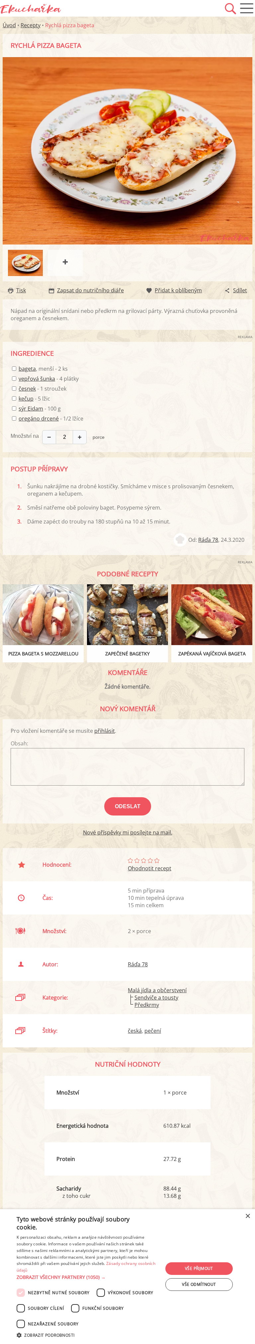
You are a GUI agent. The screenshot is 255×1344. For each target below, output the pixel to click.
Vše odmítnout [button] (199, 1284)
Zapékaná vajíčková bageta (212, 653)
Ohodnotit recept (149, 868)
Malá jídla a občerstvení (157, 990)
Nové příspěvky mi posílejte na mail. (127, 832)
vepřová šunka (37, 378)
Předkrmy (146, 1004)
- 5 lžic (34, 398)
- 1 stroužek (42, 388)
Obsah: (19, 743)
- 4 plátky (49, 378)
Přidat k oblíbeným (178, 290)
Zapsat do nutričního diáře (90, 290)
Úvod (9, 25)
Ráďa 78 (208, 539)
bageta (27, 368)
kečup (26, 398)
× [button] (247, 1216)
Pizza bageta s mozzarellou (43, 653)
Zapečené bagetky (127, 653)
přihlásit (104, 730)
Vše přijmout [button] (199, 1268)
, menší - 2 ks (43, 368)
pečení (152, 1030)
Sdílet (240, 290)
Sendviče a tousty (156, 997)
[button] (88, 1277)
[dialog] (127, 1276)
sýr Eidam (31, 408)
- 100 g (40, 408)
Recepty (31, 25)
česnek (27, 388)
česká (135, 1030)
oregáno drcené (39, 418)
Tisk (21, 290)
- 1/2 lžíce (51, 418)
